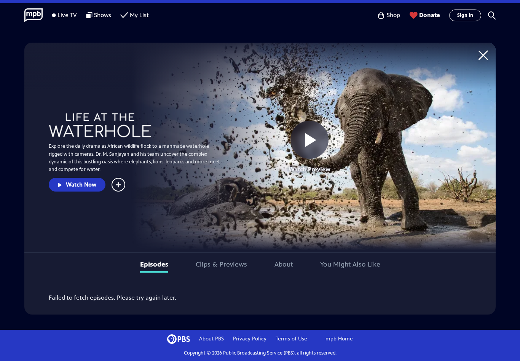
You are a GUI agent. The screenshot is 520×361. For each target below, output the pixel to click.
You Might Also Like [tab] (350, 264)
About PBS (211, 338)
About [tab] (283, 264)
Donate (429, 15)
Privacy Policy (249, 338)
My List (139, 15)
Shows (102, 15)
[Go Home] (483, 55)
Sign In (465, 15)
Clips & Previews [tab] (221, 264)
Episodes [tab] (154, 264)
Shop (393, 15)
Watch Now (81, 184)
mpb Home (339, 338)
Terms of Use (291, 338)
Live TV (67, 15)
